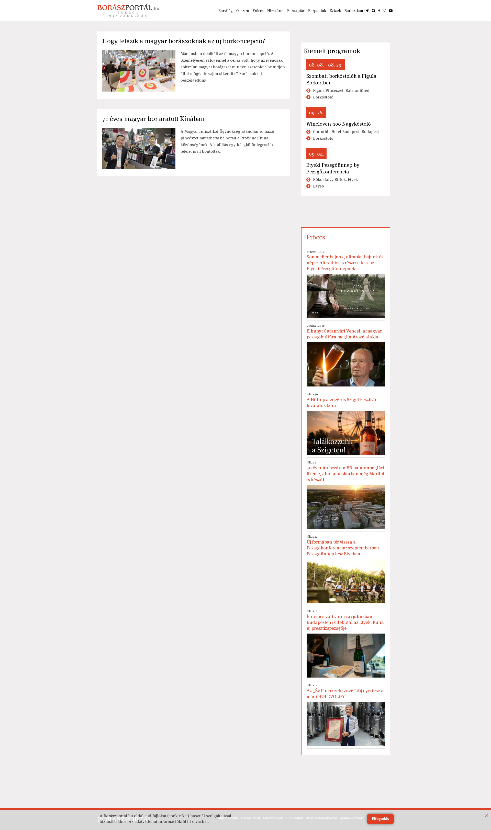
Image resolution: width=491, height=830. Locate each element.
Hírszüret (275, 11)
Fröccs (258, 11)
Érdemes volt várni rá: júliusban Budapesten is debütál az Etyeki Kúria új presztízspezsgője (345, 620)
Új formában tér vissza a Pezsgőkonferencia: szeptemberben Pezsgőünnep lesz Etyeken (343, 546)
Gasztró (242, 11)
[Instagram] (384, 10)
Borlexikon (353, 11)
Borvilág (225, 11)
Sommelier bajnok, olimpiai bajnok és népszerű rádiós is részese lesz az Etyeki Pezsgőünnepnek (345, 260)
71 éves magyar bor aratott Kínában (153, 118)
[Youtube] (390, 10)
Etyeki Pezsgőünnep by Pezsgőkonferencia (332, 168)
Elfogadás (380, 819)
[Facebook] (379, 10)
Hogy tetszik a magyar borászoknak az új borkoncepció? (183, 41)
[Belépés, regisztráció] (368, 10)
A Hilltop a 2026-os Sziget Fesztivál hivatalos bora (342, 400)
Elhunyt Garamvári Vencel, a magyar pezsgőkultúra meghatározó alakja (344, 332)
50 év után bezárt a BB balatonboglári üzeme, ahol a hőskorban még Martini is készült (345, 471)
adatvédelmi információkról (160, 821)
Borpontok (317, 11)
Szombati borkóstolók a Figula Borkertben (341, 79)
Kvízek (335, 11)
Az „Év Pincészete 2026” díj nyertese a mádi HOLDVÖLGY (345, 691)
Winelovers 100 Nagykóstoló (338, 123)
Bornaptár (296, 11)
